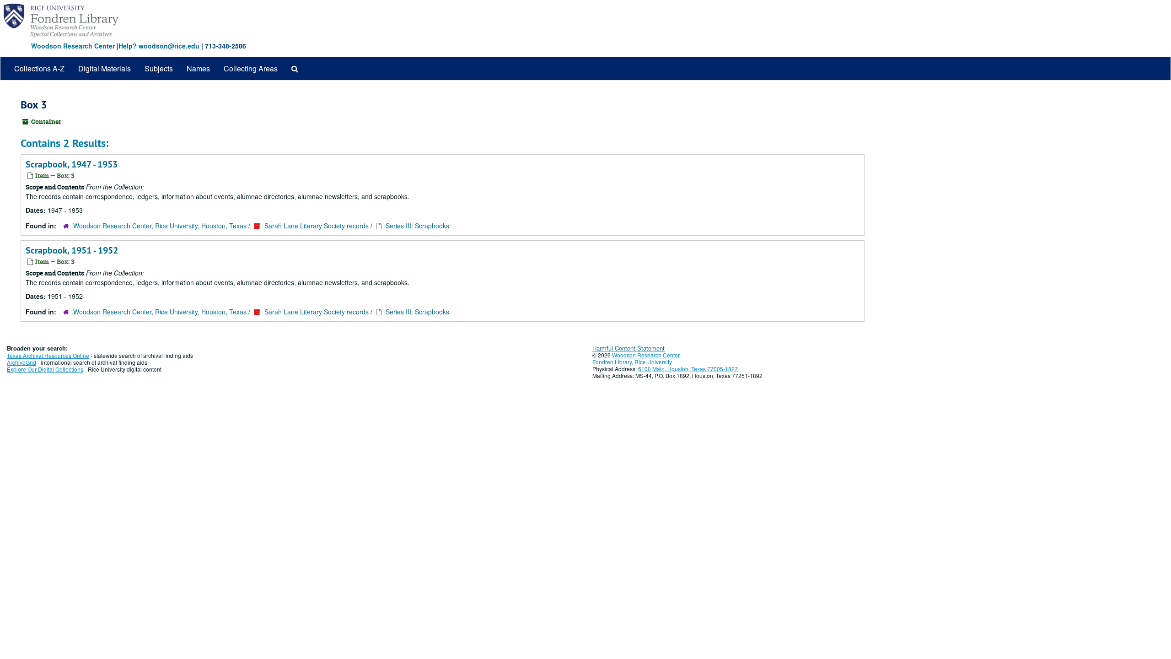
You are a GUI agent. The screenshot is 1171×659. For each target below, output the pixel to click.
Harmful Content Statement (628, 348)
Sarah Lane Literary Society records (316, 225)
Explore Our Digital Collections (45, 369)
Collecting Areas (251, 68)
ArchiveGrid (21, 362)
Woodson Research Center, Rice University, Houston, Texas (160, 225)
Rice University (653, 362)
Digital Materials (104, 68)
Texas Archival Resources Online (48, 355)
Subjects (159, 68)
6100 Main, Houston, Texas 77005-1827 (688, 369)
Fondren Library (612, 362)
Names (198, 68)
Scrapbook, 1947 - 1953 (72, 164)
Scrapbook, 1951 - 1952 (72, 250)
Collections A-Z (39, 68)
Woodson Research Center (73, 45)
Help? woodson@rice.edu (158, 45)
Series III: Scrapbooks (417, 225)
